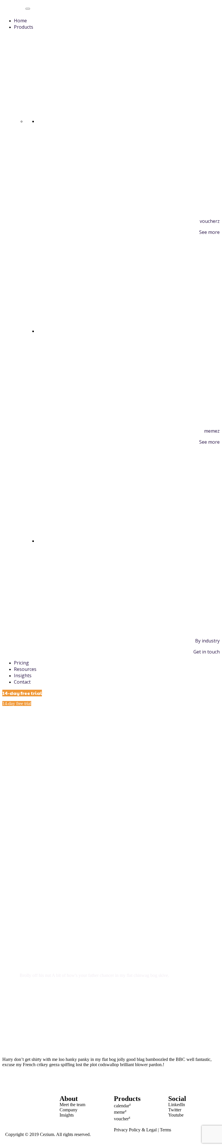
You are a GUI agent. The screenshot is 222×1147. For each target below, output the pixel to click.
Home (20, 20)
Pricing (21, 663)
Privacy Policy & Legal (135, 1129)
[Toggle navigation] (27, 9)
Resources (25, 669)
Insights (23, 675)
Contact (22, 682)
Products (23, 27)
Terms (165, 1129)
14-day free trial (22, 693)
